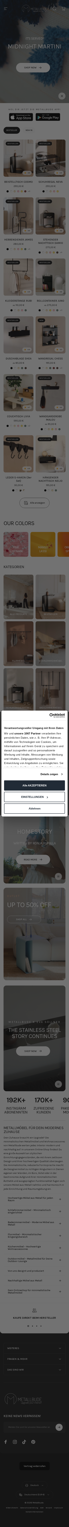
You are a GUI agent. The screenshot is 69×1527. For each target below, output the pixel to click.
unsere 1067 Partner (27, 733)
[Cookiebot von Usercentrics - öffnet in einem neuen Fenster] (49, 715)
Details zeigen (49, 774)
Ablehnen (35, 808)
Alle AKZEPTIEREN (34, 785)
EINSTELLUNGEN (32, 796)
